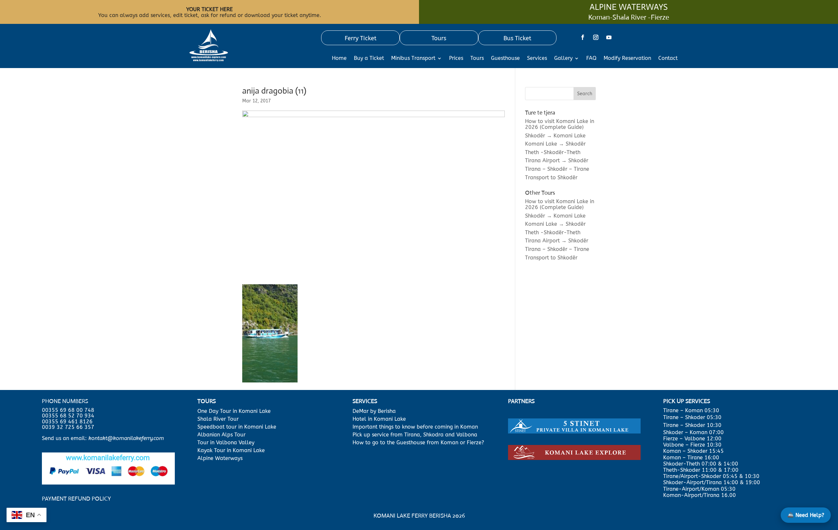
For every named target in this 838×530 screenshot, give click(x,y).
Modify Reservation (627, 58)
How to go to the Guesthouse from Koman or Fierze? (418, 442)
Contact (668, 58)
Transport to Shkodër (551, 177)
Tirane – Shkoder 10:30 (692, 425)
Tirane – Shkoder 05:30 (692, 417)
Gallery (563, 58)
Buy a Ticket (369, 58)
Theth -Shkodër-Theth (552, 152)
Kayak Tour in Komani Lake (231, 450)
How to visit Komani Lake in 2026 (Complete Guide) (559, 124)
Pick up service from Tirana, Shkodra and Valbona (415, 435)
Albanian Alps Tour (221, 435)
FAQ (591, 58)
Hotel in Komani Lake (379, 419)
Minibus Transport (413, 58)
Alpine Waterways (220, 458)
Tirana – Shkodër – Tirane (557, 169)
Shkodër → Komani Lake (555, 135)
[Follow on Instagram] (596, 37)
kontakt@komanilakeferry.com (126, 438)
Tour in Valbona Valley (225, 442)
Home (339, 58)
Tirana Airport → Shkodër (556, 160)
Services (537, 58)
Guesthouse (505, 58)
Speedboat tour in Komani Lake (236, 427)
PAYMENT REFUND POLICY (76, 498)
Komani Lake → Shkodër (555, 144)
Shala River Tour (218, 419)
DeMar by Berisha (374, 411)
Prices (456, 58)
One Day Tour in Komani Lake (234, 411)
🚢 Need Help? (805, 515)
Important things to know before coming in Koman (415, 427)
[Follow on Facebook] (582, 37)
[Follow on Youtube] (609, 37)
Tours (477, 58)
